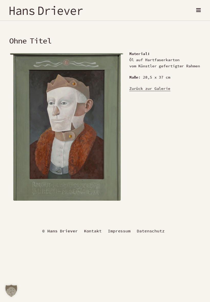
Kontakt (93, 230)
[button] (11, 290)
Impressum (119, 230)
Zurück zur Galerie (149, 88)
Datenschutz (151, 230)
